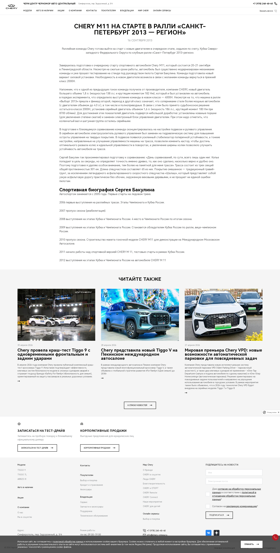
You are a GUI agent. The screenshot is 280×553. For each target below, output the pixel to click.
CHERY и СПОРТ (151, 488)
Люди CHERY (149, 479)
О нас (20, 512)
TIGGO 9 (22, 470)
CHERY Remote (150, 493)
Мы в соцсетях (25, 517)
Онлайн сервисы (162, 11)
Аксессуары (86, 489)
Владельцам (127, 11)
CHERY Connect (150, 497)
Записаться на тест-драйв (34, 448)
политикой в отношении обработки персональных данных (234, 496)
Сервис (83, 502)
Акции (61, 11)
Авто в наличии (44, 11)
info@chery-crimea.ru (157, 535)
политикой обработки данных (68, 541)
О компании (75, 11)
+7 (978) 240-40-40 (156, 530)
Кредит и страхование (91, 485)
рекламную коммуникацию (241, 506)
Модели (27, 11)
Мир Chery (143, 11)
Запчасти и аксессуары (91, 507)
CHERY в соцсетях (152, 474)
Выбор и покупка (88, 480)
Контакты (91, 11)
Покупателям (108, 11)
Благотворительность (154, 483)
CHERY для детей (151, 506)
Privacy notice (271, 412)
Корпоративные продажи (97, 448)
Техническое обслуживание (94, 516)
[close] (278, 412)
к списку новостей (137, 405)
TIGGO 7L (22, 474)
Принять (249, 544)
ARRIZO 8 (22, 479)
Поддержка (86, 511)
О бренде (148, 470)
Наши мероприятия (152, 502)
